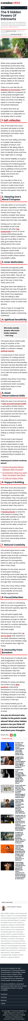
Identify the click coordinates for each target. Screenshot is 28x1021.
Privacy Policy (14, 1015)
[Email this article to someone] (11, 735)
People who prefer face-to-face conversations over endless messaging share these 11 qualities (20, 762)
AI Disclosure (17, 1017)
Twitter (3, 1003)
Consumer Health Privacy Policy (14, 1019)
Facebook (4, 994)
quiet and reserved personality (14, 404)
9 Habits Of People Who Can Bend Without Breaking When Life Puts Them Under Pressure (20, 838)
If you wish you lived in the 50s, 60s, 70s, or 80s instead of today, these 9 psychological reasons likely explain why (20, 791)
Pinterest (4, 1000)
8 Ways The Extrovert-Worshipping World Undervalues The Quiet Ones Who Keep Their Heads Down (19, 748)
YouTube (4, 997)
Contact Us (19, 1013)
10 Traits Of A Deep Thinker (12, 478)
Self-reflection (12, 120)
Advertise (6, 1015)
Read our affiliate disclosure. (11, 27)
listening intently (8, 512)
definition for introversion (11, 90)
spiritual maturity (7, 351)
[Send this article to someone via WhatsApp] (14, 735)
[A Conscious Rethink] (11, 2)
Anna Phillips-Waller (16, 34)
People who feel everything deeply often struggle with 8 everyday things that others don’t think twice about (20, 776)
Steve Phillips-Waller (11, 31)
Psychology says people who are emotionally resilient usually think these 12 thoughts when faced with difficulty (20, 806)
